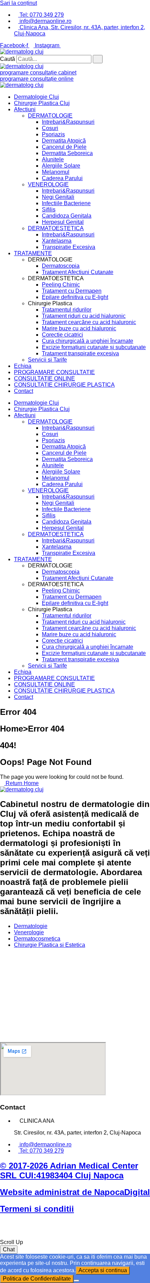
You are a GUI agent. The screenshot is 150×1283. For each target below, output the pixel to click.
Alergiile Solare (61, 166)
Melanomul (55, 172)
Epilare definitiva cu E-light (75, 297)
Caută (7, 59)
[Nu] (76, 1281)
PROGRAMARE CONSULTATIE (54, 372)
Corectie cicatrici (62, 335)
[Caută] (98, 59)
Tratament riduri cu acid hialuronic (84, 316)
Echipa (22, 366)
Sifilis (48, 209)
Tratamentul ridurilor (66, 310)
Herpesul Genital (63, 222)
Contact (23, 391)
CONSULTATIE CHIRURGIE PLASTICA (64, 385)
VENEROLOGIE (48, 184)
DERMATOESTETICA (56, 228)
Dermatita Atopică (64, 141)
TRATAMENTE (33, 253)
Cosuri (50, 128)
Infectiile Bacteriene (66, 203)
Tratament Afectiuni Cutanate (77, 272)
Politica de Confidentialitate (37, 1279)
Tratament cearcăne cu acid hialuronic (89, 322)
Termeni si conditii (37, 1208)
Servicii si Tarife (47, 360)
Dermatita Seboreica (67, 153)
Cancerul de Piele (64, 147)
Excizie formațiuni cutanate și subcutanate (94, 347)
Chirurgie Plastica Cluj (42, 103)
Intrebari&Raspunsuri (68, 122)
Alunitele (53, 159)
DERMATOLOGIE (50, 116)
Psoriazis (53, 134)
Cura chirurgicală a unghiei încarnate (87, 341)
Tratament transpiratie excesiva (80, 353)
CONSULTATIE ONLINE (44, 378)
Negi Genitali (58, 197)
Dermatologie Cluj (36, 97)
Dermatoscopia (61, 266)
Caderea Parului (62, 178)
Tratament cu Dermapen (72, 291)
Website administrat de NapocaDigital (75, 1192)
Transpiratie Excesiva (68, 247)
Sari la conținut (18, 3)
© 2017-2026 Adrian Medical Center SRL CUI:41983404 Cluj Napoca (69, 1170)
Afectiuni (25, 109)
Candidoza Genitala (66, 216)
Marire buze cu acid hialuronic (79, 328)
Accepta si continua (102, 1270)
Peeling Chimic (61, 285)
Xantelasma (57, 241)
